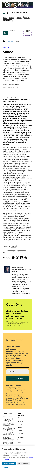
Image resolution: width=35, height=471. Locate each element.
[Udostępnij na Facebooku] (13, 257)
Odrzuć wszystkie (23, 463)
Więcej (20, 440)
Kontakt (20, 425)
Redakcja (20, 421)
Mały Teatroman (7, 20)
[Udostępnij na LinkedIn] (21, 257)
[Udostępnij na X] (17, 257)
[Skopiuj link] (25, 257)
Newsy (5, 17)
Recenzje (11, 17)
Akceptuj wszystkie (9, 463)
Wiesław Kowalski (13, 84)
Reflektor (26, 17)
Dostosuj (6, 467)
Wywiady (19, 17)
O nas (19, 418)
